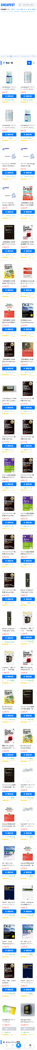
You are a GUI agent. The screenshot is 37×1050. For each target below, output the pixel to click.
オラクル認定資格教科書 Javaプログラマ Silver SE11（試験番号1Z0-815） (9, 476)
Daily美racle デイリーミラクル (8, 1021)
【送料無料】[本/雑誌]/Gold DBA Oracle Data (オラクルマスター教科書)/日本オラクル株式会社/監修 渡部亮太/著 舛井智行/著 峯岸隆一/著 (9, 360)
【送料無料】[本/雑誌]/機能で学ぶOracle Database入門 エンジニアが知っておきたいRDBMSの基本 (28, 243)
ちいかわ (23, 11)
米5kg (29, 9)
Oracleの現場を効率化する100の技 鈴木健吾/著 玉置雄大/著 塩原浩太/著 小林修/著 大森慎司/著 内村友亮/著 (9, 825)
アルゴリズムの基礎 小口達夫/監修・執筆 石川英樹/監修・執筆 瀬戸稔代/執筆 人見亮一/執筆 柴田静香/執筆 (28, 708)
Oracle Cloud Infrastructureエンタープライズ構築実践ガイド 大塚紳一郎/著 (9, 942)
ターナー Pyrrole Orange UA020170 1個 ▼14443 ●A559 (8, 204)
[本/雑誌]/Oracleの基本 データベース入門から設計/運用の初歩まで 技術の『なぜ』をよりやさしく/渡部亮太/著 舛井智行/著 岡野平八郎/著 (27, 282)
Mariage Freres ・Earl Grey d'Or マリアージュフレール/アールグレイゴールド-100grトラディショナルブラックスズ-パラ (28, 1021)
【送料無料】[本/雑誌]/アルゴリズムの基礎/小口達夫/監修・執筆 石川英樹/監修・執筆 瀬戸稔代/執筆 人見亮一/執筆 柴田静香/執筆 (9, 243)
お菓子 (13, 9)
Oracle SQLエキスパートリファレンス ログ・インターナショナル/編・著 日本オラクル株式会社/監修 (9, 903)
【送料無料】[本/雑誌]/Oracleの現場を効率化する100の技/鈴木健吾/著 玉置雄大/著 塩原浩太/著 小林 (9, 321)
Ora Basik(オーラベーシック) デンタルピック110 (9, 88)
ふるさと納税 (19, 9)
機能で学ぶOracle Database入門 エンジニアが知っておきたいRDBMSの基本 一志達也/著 (27, 668)
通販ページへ (9, 1029)
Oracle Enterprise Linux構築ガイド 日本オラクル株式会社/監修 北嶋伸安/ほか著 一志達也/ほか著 (28, 903)
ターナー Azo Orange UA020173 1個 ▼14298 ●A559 (28, 165)
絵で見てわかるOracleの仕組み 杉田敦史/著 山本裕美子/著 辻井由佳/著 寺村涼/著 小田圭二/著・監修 (9, 708)
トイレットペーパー (7, 11)
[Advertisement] (18, 34)
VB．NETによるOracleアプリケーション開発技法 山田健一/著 (8, 864)
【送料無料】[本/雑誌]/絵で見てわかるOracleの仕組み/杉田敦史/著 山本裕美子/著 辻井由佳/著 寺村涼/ (9, 282)
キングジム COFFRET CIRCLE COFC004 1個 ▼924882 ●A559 (9, 165)
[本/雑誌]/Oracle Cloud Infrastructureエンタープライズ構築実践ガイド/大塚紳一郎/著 (27, 321)
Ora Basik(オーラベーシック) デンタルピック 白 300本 (28, 88)
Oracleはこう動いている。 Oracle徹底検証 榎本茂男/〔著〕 (27, 629)
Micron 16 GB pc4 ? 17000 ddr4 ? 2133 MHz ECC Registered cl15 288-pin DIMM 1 (27, 591)
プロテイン (17, 11)
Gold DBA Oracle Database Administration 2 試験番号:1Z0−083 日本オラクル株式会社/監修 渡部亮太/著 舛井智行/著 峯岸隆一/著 (9, 982)
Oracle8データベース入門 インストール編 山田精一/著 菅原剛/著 (28, 786)
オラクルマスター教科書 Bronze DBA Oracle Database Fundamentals (27, 476)
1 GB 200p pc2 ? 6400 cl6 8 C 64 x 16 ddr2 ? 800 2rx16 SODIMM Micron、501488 (9, 399)
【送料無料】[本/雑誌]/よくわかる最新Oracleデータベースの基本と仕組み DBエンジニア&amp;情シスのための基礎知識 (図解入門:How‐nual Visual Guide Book (28, 204)
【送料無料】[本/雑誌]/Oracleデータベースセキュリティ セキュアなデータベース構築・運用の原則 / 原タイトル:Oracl (28, 360)
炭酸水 (34, 9)
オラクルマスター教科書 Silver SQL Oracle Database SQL (28, 399)
